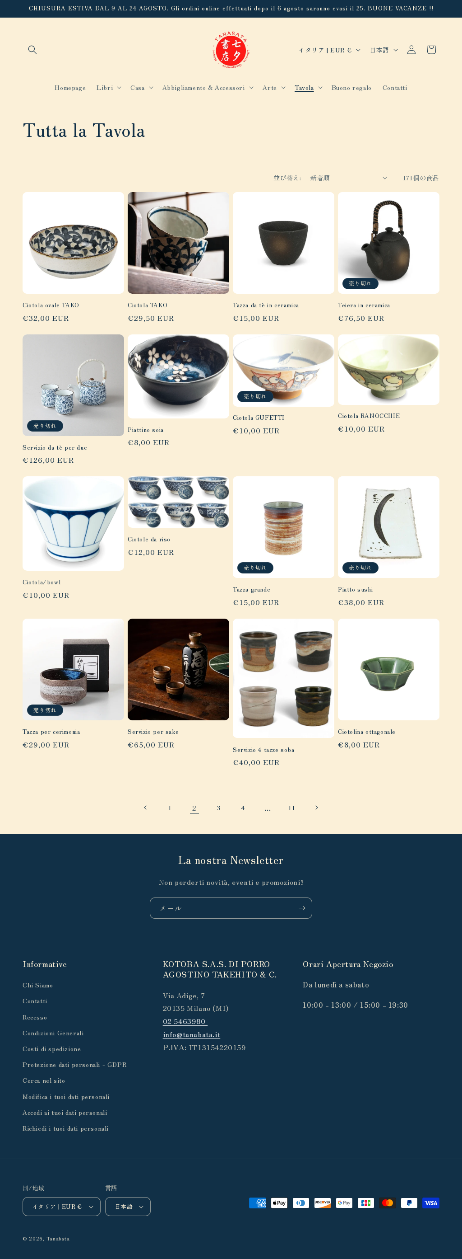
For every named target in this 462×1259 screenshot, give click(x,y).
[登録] (302, 908)
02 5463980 (185, 1020)
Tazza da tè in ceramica (266, 305)
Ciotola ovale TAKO (51, 305)
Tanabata (58, 1238)
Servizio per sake (153, 732)
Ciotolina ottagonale (367, 732)
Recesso (35, 1016)
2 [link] (194, 807)
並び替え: (287, 177)
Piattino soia (146, 430)
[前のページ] (146, 807)
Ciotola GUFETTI (259, 418)
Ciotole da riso (149, 539)
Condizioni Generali (53, 1032)
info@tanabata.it (192, 1034)
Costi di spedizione (52, 1048)
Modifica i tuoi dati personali (66, 1096)
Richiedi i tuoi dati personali (66, 1127)
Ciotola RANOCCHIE (369, 416)
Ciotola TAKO (147, 305)
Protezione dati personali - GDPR (74, 1064)
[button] (32, 50)
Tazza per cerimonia (51, 732)
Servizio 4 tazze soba (264, 750)
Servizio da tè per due (55, 447)
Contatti (35, 1000)
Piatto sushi (355, 589)
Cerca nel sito (44, 1080)
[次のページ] (316, 807)
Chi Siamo (38, 984)
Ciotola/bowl (41, 582)
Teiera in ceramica (364, 305)
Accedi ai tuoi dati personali (65, 1112)
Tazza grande (251, 589)
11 (291, 807)
